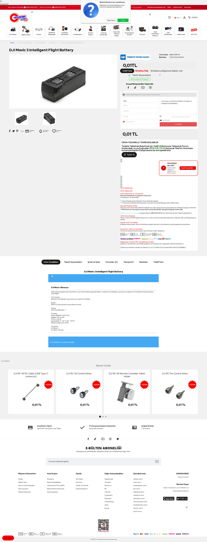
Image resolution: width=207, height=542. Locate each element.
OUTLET (194, 34)
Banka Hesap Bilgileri (54, 482)
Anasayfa (50, 479)
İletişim (20, 479)
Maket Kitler (25, 35)
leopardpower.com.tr (140, 485)
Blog (169, 7)
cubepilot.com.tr (138, 495)
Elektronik (181, 34)
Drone (39, 34)
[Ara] (150, 14)
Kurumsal (187, 7)
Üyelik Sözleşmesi (81, 489)
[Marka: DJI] (139, 57)
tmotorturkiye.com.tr (140, 502)
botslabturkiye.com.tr (140, 505)
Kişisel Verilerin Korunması (55, 489)
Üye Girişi (79, 482)
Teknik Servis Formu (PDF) (56, 485)
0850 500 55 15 (31, 7)
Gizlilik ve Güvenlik (82, 485)
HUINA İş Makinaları (51, 34)
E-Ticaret (97, 539)
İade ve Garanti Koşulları (26, 485)
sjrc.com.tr (136, 489)
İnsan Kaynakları (52, 492)
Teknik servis (177, 7)
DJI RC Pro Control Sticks (175, 373)
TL (195, 17)
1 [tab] (100, 417)
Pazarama (108, 498)
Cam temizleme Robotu (155, 34)
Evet (123, 20)
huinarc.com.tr (138, 508)
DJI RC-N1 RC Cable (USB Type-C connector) (31, 375)
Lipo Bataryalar (168, 34)
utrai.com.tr (137, 482)
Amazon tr (108, 485)
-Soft (92, 539)
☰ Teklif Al (129, 154)
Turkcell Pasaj (109, 502)
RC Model (12, 34)
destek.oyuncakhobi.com (156, 7)
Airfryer (142, 34)
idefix (106, 505)
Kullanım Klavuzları (24, 492)
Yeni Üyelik (79, 479)
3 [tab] (106, 417)
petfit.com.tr (137, 511)
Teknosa (107, 492)
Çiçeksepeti (108, 495)
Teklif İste (127, 70)
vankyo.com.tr (138, 479)
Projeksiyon (77, 34)
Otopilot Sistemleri (64, 34)
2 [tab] (103, 417)
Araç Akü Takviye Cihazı (116, 34)
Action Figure (90, 34)
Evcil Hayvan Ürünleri (129, 34)
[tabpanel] (31, 392)
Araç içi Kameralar (103, 34)
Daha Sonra (111, 20)
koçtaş (107, 508)
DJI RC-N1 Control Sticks (79, 373)
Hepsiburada (109, 479)
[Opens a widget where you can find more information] (8, 538)
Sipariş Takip (22, 482)
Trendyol (108, 482)
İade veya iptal (23, 489)
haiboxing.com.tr (138, 492)
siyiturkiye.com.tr (139, 498)
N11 (105, 489)
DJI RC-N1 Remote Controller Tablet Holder (127, 375)
